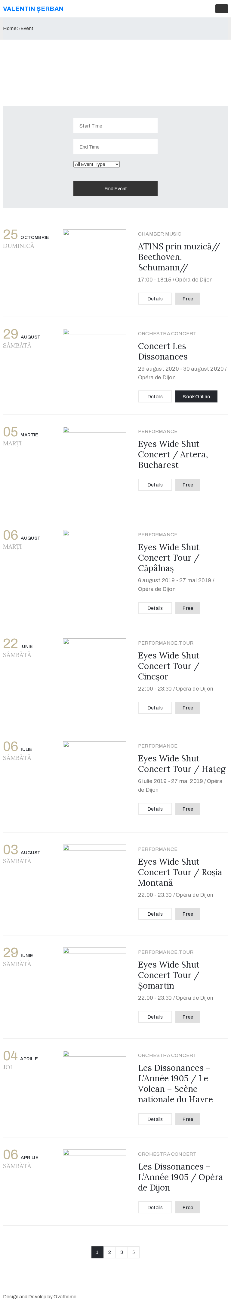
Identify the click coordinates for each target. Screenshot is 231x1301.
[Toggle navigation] (221, 8)
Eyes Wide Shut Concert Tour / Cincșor (168, 666)
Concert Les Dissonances (163, 351)
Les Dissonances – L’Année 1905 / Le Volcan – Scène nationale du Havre (175, 1083)
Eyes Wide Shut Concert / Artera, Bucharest (173, 454)
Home (10, 28)
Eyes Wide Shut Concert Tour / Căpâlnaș (168, 558)
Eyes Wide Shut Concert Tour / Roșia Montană (180, 872)
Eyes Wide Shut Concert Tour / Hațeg (182, 763)
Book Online (196, 396)
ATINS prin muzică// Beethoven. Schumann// (179, 257)
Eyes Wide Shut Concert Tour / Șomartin (168, 975)
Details (155, 298)
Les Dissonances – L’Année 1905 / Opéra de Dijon (180, 1177)
